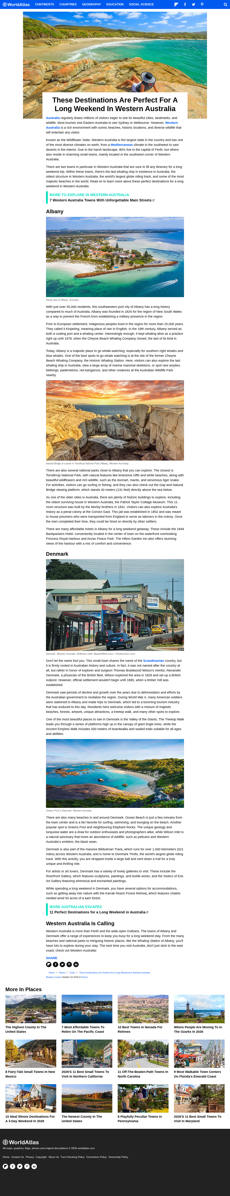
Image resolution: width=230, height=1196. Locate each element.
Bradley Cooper (53, 977)
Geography (91, 4)
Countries (68, 4)
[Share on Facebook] (55, 964)
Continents (44, 4)
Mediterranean (122, 145)
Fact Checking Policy (72, 1157)
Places (84, 977)
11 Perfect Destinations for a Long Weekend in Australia (97, 912)
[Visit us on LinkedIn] (34, 1166)
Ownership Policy (118, 1157)
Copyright (41, 1157)
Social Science (141, 4)
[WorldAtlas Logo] (17, 5)
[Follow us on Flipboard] (5, 1166)
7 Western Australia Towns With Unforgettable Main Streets (100, 200)
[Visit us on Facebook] (12, 1166)
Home (6, 1157)
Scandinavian (153, 661)
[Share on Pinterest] (69, 964)
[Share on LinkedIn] (76, 964)
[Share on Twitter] (62, 964)
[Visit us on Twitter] (19, 1166)
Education (115, 4)
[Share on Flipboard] (48, 964)
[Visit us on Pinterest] (27, 1166)
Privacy (30, 1157)
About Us (54, 1157)
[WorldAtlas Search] (225, 4)
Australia (53, 118)
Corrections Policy (96, 1157)
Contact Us (17, 1157)
